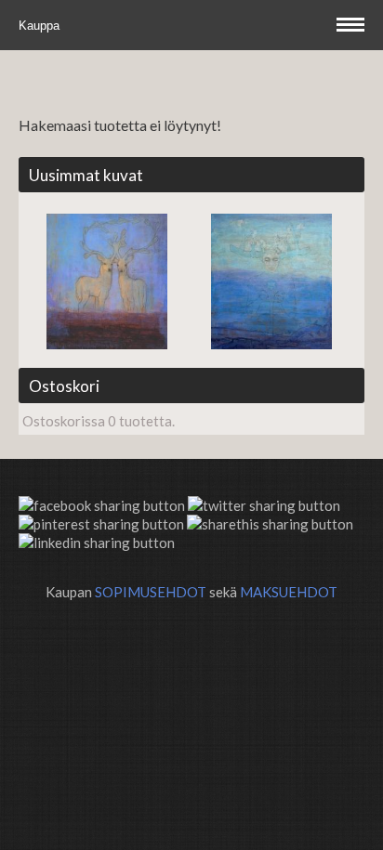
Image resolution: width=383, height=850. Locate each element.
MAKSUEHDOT (288, 591)
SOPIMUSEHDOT (150, 591)
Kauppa (41, 26)
